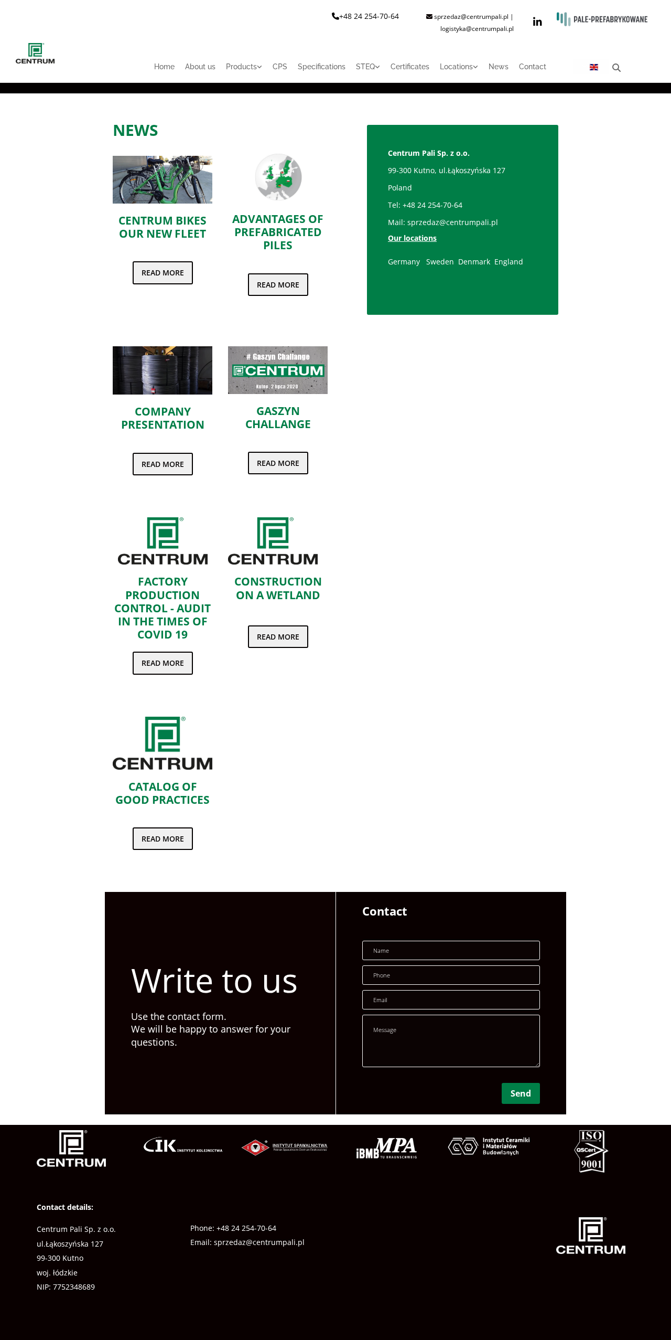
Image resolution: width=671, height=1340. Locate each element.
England (508, 262)
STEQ (365, 66)
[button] (163, 272)
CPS (280, 66)
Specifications (321, 66)
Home (164, 66)
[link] (238, 70)
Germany (404, 262)
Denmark (475, 262)
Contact (532, 66)
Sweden (440, 262)
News (498, 66)
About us (200, 66)
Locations (456, 66)
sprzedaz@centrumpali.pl (452, 222)
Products (241, 66)
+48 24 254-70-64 (369, 16)
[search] (616, 68)
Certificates (410, 66)
